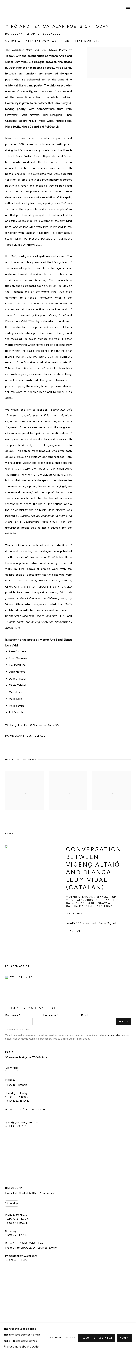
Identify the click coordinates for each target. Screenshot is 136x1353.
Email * (85, 1015)
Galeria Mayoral (23, 7)
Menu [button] (128, 7)
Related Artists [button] (87, 40)
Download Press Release (25, 735)
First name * (12, 1015)
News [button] (65, 40)
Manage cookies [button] (63, 1337)
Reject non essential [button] (97, 1338)
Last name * (50, 1015)
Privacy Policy (114, 1035)
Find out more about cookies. (22, 1346)
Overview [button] (13, 40)
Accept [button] (125, 1338)
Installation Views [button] (40, 40)
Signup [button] (123, 1021)
